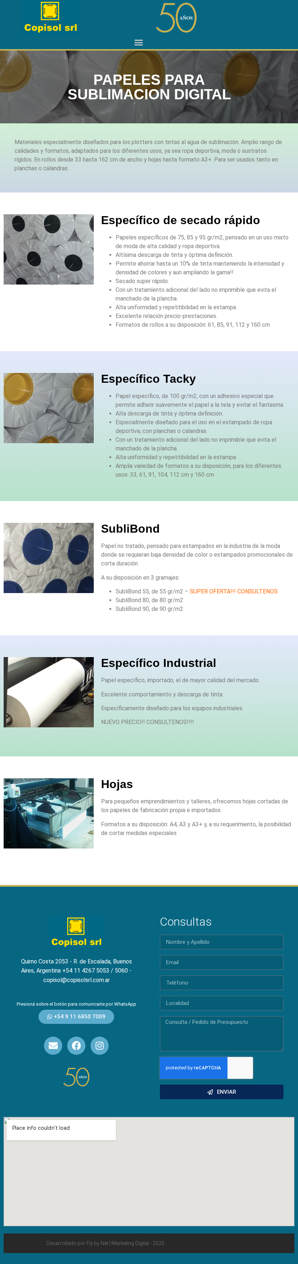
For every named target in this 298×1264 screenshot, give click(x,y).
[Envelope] (53, 1046)
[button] (139, 42)
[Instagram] (99, 1046)
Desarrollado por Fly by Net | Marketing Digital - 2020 (105, 1243)
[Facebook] (76, 1046)
